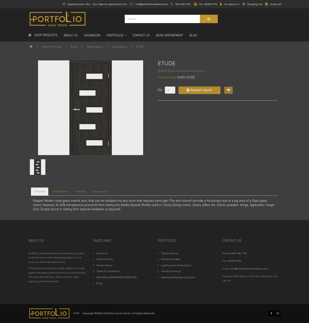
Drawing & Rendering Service (178, 277)
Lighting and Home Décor (176, 265)
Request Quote (200, 90)
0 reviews (180, 70)
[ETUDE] (90, 107)
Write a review (197, 70)
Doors (73, 46)
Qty (160, 90)
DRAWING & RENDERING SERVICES (116, 277)
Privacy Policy (104, 265)
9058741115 (234, 260)
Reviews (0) (100, 191)
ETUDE (140, 46)
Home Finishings (51, 46)
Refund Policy (104, 259)
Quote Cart (275, 4)
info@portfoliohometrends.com (249, 268)
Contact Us (141, 35)
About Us (71, 35)
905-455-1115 (239, 253)
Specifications (60, 191)
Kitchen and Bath (171, 259)
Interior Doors (94, 46)
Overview (39, 191)
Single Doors (119, 46)
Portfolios (115, 35)
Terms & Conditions (108, 271)
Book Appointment (169, 35)
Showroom (92, 35)
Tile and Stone (169, 253)
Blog (193, 35)
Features (81, 191)
